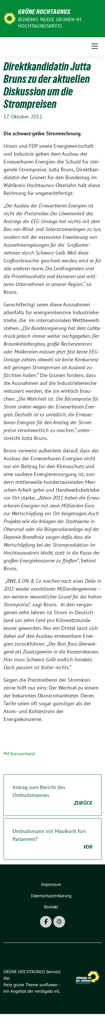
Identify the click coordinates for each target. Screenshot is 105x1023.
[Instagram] (59, 922)
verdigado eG (47, 991)
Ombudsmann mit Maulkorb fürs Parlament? (52, 839)
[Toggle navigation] (95, 46)
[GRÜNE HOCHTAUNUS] (10, 18)
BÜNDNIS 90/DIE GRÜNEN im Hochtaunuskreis (49, 22)
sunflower (48, 985)
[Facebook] (46, 922)
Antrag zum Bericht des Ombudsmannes (52, 795)
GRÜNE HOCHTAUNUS (44, 11)
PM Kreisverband (19, 753)
